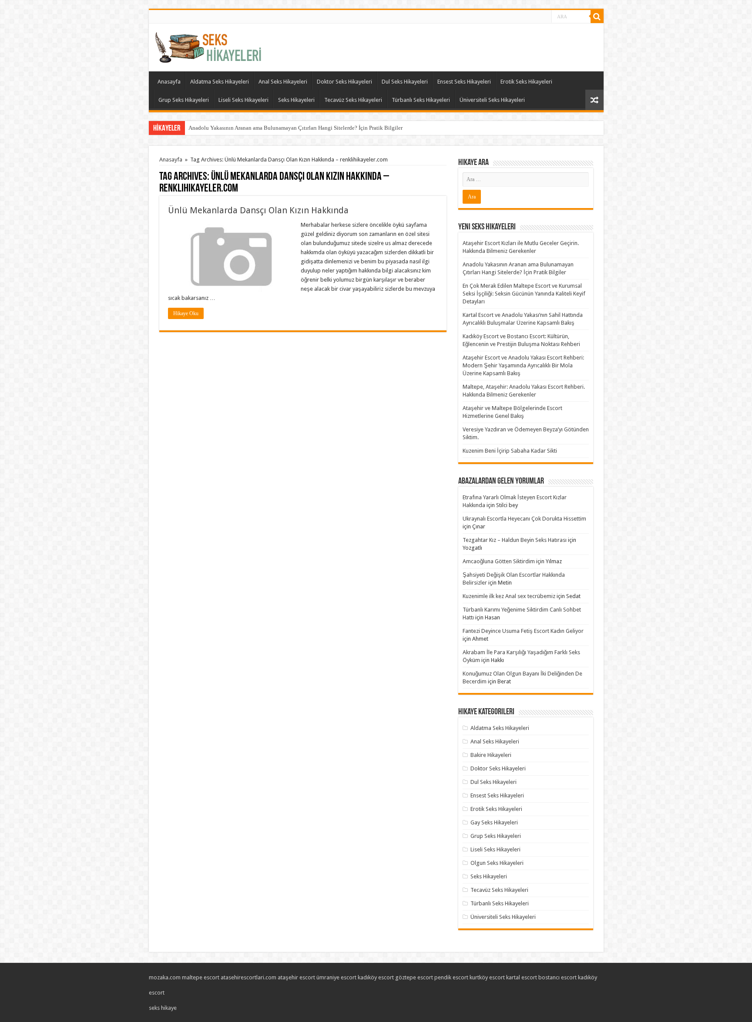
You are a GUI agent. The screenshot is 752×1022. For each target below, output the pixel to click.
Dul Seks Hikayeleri (405, 81)
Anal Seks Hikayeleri (282, 81)
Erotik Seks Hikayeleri (526, 81)
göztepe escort (414, 977)
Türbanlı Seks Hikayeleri (421, 100)
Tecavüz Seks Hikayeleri (353, 100)
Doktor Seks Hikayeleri (344, 81)
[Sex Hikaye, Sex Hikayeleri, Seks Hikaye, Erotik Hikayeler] (208, 45)
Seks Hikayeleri (296, 100)
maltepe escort (200, 977)
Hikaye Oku (185, 313)
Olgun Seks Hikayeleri (497, 863)
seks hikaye (163, 1008)
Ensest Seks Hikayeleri (464, 81)
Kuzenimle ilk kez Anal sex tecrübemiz (509, 596)
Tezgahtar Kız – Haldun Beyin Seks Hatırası (515, 540)
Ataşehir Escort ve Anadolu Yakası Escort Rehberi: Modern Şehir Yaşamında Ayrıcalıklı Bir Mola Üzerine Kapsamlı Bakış (523, 365)
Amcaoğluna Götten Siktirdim (499, 561)
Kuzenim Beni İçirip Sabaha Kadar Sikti (510, 450)
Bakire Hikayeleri (490, 755)
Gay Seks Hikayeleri (494, 822)
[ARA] (597, 16)
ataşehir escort (296, 977)
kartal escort (521, 977)
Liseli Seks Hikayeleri (243, 100)
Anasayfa (169, 81)
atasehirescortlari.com (248, 977)
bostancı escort (557, 977)
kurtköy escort (487, 977)
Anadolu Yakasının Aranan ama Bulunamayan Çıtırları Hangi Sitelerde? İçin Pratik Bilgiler (295, 127)
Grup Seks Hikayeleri (183, 100)
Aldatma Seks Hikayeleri (219, 81)
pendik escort (451, 977)
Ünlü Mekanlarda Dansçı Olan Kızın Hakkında (258, 210)
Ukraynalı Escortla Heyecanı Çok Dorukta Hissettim (524, 518)
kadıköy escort (376, 977)
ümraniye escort (336, 977)
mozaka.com (165, 977)
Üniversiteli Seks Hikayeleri (492, 100)
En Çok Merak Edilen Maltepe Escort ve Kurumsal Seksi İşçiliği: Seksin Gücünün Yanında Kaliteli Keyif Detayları (524, 293)
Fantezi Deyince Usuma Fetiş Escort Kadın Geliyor (523, 631)
